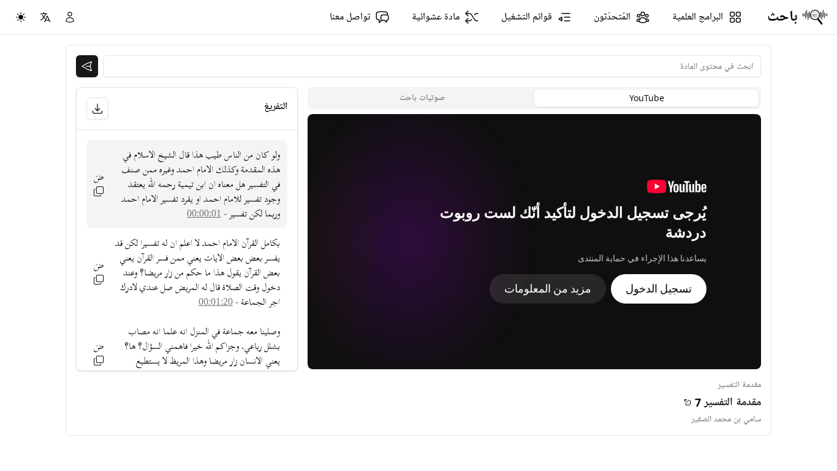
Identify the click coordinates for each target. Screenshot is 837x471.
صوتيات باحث (422, 98)
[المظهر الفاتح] (21, 17)
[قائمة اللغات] (45, 17)
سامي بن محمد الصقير (726, 419)
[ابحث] (87, 66)
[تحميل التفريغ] (97, 109)
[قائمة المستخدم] (70, 17)
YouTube (646, 98)
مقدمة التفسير (739, 385)
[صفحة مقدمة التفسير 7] (687, 402)
